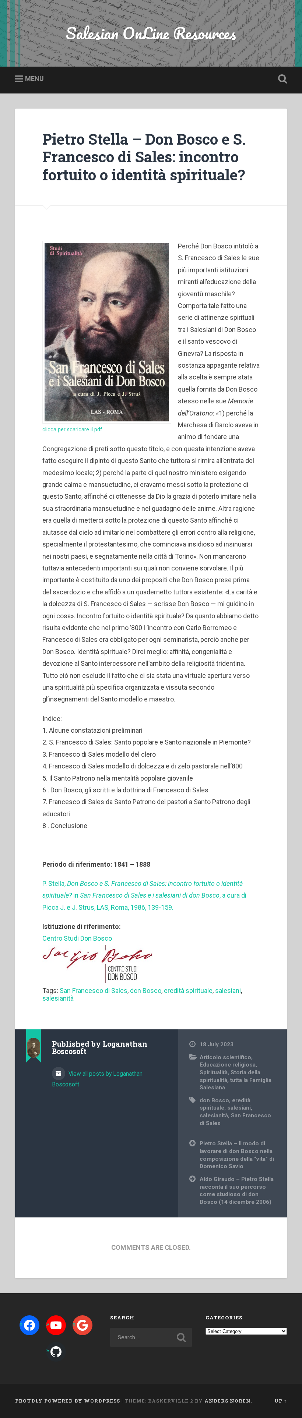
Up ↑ (280, 1401)
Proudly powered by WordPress (67, 1401)
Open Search (281, 79)
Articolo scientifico (225, 1057)
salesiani (228, 990)
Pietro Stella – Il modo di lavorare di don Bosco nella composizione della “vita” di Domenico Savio (237, 1155)
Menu (34, 78)
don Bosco (145, 990)
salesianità (58, 998)
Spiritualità (214, 1072)
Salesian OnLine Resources (151, 33)
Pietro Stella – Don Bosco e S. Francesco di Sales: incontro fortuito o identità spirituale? (144, 156)
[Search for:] (151, 1337)
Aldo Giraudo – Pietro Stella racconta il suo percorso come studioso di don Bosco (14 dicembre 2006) (237, 1190)
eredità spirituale (188, 990)
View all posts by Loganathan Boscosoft (97, 1079)
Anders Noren (227, 1401)
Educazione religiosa (228, 1064)
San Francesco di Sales (93, 990)
